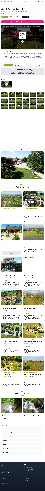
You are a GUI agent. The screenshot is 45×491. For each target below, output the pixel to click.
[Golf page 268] (11, 297)
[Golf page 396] (33, 297)
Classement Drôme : (18, 69)
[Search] (20, 1)
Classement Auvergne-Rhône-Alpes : (18, 70)
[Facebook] (2, 472)
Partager (38, 65)
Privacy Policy (26, 480)
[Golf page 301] (33, 363)
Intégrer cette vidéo (20, 65)
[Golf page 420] (11, 199)
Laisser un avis (9, 65)
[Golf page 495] (11, 264)
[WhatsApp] (8, 472)
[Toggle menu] (42, 2)
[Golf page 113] (11, 363)
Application (26, 16)
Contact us (5, 483)
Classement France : (17, 72)
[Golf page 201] (11, 232)
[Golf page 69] (33, 232)
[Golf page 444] (33, 199)
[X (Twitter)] (11, 472)
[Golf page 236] (33, 264)
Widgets (30, 65)
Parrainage (4, 481)
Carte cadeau (5, 478)
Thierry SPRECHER (29, 13)
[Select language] (39, 2)
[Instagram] (5, 472)
